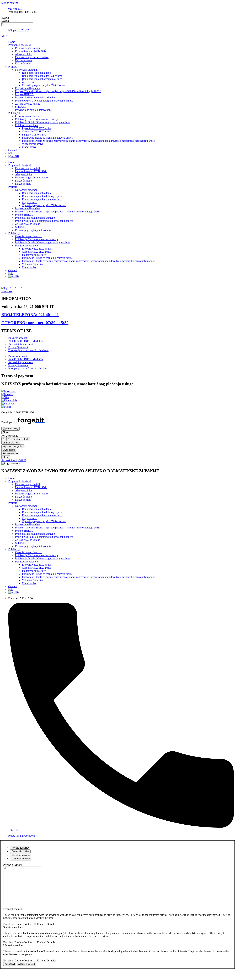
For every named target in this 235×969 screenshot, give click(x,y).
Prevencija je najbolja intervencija (33, 109)
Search (5, 17)
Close (5, 432)
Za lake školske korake (27, 103)
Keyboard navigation (13, 446)
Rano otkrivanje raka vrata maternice (42, 78)
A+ (9, 439)
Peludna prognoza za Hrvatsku (32, 57)
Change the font (11, 442)
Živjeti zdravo (29, 82)
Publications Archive (26, 125)
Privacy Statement (18, 347)
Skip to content (9, 2)
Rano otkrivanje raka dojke (36, 72)
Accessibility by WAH (13, 460)
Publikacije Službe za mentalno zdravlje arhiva (47, 137)
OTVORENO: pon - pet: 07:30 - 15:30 (34, 322)
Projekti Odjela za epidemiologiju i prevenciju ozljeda (44, 100)
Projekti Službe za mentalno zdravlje (35, 97)
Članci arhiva (29, 146)
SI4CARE (20, 106)
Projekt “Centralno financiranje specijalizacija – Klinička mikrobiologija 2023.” (58, 91)
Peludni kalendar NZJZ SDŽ (31, 51)
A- (4, 439)
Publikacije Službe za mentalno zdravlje (36, 119)
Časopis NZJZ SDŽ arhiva (36, 131)
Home (11, 41)
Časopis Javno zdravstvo (28, 116)
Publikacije (14, 112)
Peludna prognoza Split (27, 48)
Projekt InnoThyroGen (27, 88)
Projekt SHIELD (24, 94)
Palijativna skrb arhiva (34, 134)
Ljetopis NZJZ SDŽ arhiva (36, 128)
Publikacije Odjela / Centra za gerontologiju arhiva (42, 122)
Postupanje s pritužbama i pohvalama (28, 350)
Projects (12, 66)
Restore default (21, 439)
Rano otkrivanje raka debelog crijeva (42, 75)
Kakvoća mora (23, 63)
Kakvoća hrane (23, 60)
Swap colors (9, 450)
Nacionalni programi (26, 69)
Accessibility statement (20, 344)
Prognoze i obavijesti (19, 44)
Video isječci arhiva (32, 143)
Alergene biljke (23, 54)
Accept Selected (26, 964)
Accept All (10, 964)
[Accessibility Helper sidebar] (10, 429)
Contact (12, 150)
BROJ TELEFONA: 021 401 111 (30, 314)
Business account (17, 337)
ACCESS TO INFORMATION (25, 341)
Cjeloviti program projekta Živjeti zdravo (44, 85)
